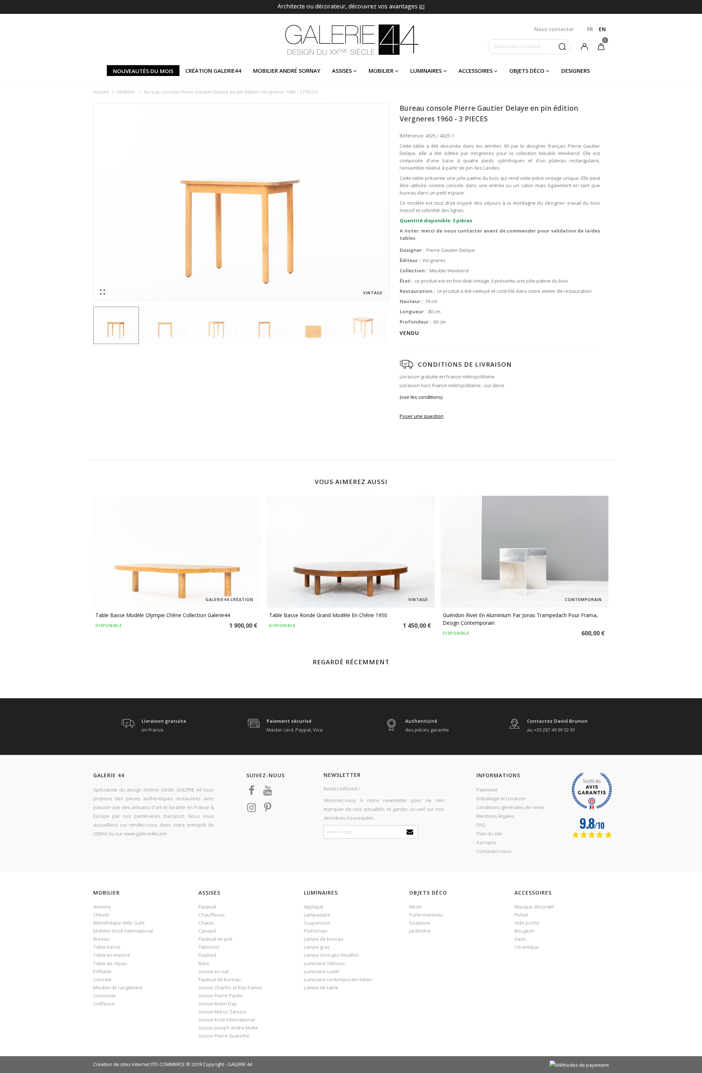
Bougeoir (524, 930)
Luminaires (426, 70)
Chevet (101, 914)
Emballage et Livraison (501, 798)
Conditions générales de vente (510, 807)
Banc (204, 963)
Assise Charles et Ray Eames (231, 987)
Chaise (206, 922)
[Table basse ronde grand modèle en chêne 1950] (351, 552)
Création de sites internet (121, 1064)
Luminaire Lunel (321, 971)
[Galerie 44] (351, 39)
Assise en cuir (214, 971)
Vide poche (526, 922)
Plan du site (489, 833)
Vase (520, 939)
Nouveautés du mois (143, 71)
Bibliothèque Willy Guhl (118, 922)
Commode (104, 995)
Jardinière (420, 930)
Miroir (415, 906)
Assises (342, 70)
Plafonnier (315, 930)
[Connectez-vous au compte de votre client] (584, 46)
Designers (575, 70)
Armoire (102, 906)
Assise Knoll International (227, 1019)
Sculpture (419, 922)
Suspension (317, 922)
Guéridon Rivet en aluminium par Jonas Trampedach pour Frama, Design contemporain (520, 619)
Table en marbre (111, 955)
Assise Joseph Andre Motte (228, 1027)
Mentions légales (495, 816)
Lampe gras (317, 947)
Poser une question (422, 416)
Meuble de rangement (118, 987)
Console (102, 979)
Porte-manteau (426, 914)
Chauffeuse (212, 914)
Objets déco (526, 70)
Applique (314, 906)
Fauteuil (207, 906)
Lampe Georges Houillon (331, 955)
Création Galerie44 (213, 70)
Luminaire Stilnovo (324, 963)
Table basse (107, 947)
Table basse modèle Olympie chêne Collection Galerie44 (162, 615)
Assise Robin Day (218, 1003)
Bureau (101, 939)
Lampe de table (321, 987)
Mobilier (381, 70)
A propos (486, 842)
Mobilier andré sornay (286, 70)
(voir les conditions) (421, 397)
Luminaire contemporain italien (338, 979)
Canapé (207, 930)
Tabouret (209, 947)
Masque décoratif (534, 906)
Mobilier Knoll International (123, 930)
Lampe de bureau (323, 939)
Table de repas (110, 963)
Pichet (521, 914)
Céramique (526, 947)
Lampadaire (317, 914)
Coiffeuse (104, 1003)
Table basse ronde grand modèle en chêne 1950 (328, 615)
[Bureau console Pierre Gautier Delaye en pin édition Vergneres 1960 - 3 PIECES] (102, 291)
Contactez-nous (494, 851)
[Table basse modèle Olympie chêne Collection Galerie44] (177, 552)
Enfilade (102, 971)
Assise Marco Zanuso (222, 1011)
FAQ (480, 824)
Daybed (207, 955)
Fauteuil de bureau (220, 979)
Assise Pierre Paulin (221, 995)
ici (421, 6)
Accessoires (475, 70)
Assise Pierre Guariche (224, 1035)
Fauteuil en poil (215, 939)
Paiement (487, 789)
